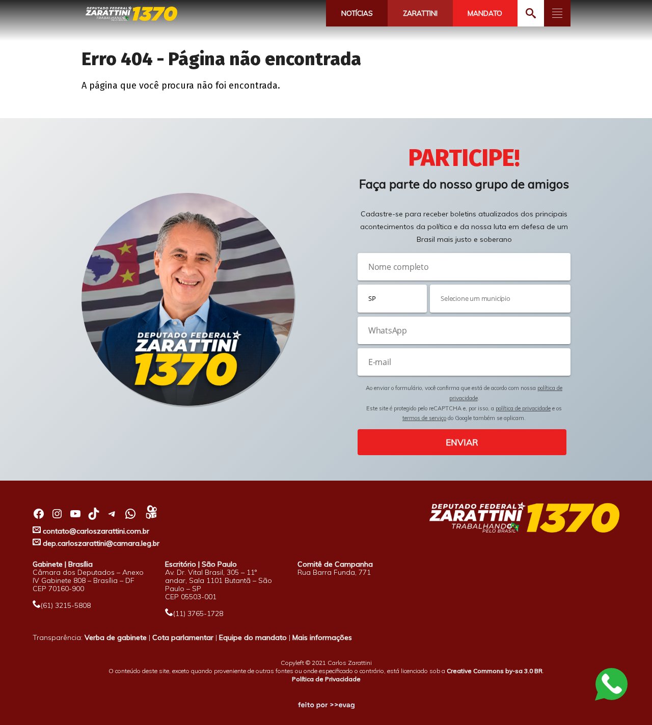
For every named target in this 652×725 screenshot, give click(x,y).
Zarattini (420, 13)
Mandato (485, 13)
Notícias (357, 13)
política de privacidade (523, 408)
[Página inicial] (131, 14)
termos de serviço (424, 418)
